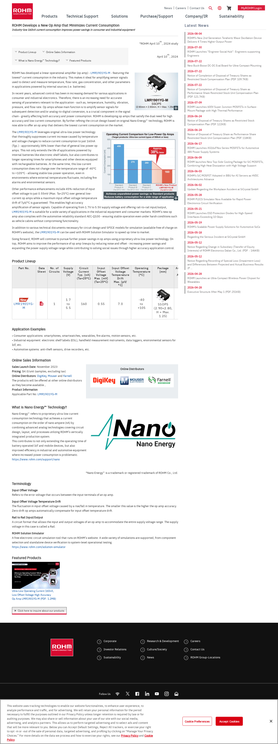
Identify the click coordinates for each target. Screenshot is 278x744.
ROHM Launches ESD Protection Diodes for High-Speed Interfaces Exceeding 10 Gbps (219, 214)
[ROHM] (22, 12)
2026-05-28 (194, 194)
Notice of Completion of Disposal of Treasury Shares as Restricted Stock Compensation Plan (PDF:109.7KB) (219, 77)
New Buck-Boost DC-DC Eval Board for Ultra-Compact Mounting (224, 65)
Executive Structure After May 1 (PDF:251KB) (214, 291)
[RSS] (117, 693)
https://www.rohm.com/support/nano (36, 459)
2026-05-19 (194, 222)
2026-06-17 (194, 143)
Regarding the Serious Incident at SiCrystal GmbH (216, 236)
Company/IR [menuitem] (196, 16)
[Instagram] (166, 693)
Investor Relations (115, 649)
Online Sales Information (60, 52)
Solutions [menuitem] (119, 16)
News (168, 7)
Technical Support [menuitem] (82, 16)
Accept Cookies (229, 721)
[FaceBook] (137, 693)
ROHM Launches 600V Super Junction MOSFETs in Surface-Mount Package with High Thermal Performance (222, 108)
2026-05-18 (194, 232)
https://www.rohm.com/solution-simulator (39, 547)
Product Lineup (27, 52)
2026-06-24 (194, 116)
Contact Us (197, 7)
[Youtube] (157, 693)
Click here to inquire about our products (41, 610)
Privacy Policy (129, 735)
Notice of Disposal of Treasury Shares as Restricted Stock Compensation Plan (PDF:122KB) (220, 122)
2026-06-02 (194, 184)
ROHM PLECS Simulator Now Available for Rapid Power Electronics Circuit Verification (219, 201)
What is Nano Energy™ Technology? (39, 60)
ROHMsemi (127, 693)
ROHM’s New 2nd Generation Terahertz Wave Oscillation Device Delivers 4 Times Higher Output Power (224, 39)
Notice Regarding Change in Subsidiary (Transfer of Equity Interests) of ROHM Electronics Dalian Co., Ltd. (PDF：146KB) (223, 248)
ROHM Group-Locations (205, 657)
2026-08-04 (194, 33)
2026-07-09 (194, 102)
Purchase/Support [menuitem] (156, 16)
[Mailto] (176, 693)
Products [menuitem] (49, 16)
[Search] (210, 7)
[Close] (271, 721)
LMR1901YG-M (100, 73)
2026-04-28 (194, 273)
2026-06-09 (194, 157)
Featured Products (80, 60)
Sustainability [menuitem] (231, 16)
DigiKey (41, 376)
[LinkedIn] (147, 693)
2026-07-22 (194, 61)
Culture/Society (157, 649)
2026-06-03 (194, 171)
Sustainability (112, 657)
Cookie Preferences (197, 721)
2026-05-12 (194, 242)
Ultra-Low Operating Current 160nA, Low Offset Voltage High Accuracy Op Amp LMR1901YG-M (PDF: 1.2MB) (34, 594)
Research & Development (163, 641)
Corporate (110, 641)
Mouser (52, 376)
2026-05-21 (194, 208)
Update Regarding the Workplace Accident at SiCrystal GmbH (222, 189)
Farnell (67, 376)
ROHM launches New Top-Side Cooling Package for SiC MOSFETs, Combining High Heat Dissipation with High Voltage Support (225, 163)
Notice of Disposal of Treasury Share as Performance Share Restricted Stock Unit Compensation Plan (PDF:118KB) (221, 136)
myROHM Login (251, 8)
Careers (180, 7)
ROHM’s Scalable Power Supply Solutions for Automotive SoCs (223, 226)
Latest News (197, 25)
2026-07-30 (194, 47)
